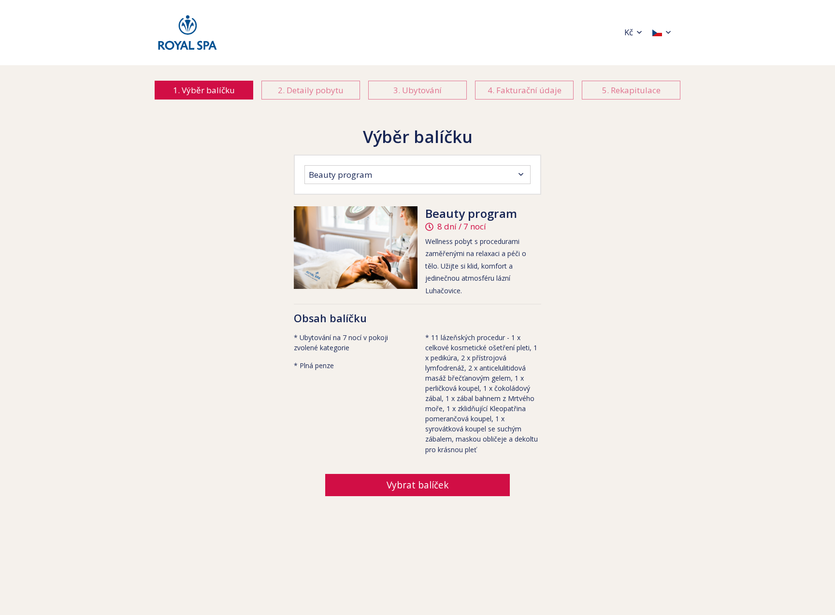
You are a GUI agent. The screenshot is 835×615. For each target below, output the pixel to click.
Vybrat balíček (418, 485)
